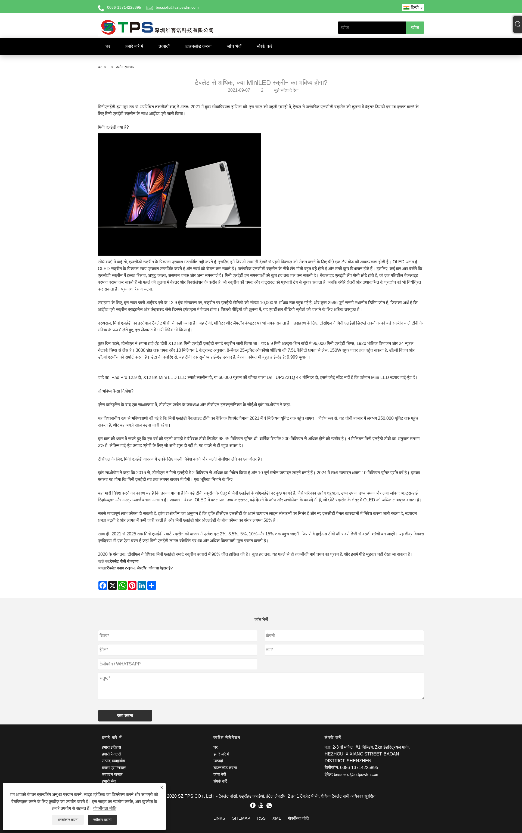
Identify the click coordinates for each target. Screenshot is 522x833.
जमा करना (125, 715)
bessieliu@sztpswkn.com (177, 7)
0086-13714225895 (124, 7)
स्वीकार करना (102, 819)
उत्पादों (164, 46)
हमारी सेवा (109, 781)
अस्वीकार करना (67, 819)
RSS (261, 818)
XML (276, 818)
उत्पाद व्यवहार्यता (113, 760)
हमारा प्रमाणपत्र (114, 767)
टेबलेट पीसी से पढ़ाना (124, 561)
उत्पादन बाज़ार (112, 774)
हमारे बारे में (134, 46)
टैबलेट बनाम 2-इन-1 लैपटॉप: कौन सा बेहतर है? (140, 568)
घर (107, 46)
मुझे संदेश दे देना (286, 90)
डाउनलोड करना (198, 46)
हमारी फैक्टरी (111, 754)
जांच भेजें (234, 46)
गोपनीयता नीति (104, 808)
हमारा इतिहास (111, 747)
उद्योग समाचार (125, 67)
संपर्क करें (264, 46)
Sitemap (241, 818)
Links (219, 818)
